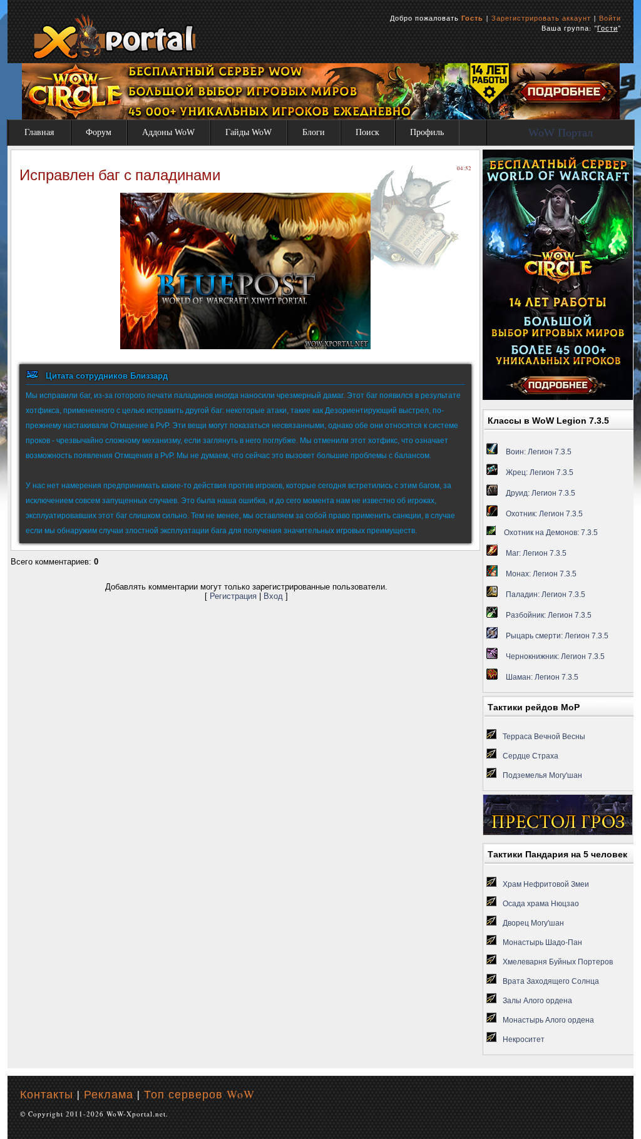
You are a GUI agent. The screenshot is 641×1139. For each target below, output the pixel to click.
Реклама (108, 1093)
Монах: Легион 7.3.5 (541, 574)
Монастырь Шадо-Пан (542, 942)
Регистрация (233, 596)
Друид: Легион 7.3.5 (540, 493)
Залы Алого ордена (537, 1000)
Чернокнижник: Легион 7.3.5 (555, 656)
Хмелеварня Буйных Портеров (558, 962)
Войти (610, 18)
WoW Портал (560, 132)
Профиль (427, 132)
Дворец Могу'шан (533, 923)
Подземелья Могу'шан (542, 775)
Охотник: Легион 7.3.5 (544, 513)
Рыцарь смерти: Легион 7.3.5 (557, 635)
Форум (98, 132)
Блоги (313, 132)
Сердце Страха (530, 756)
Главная (39, 132)
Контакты (46, 1093)
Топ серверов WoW (199, 1093)
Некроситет (524, 1039)
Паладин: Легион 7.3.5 (545, 594)
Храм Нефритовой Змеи (546, 884)
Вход (273, 596)
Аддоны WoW (168, 132)
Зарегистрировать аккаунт (541, 18)
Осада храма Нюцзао (541, 903)
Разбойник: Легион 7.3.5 (549, 615)
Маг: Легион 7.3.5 (536, 553)
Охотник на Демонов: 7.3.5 (551, 532)
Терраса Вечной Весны (544, 736)
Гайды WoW (248, 132)
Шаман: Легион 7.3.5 (542, 677)
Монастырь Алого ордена (548, 1020)
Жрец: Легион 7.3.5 (539, 472)
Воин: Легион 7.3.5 (539, 451)
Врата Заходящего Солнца (551, 981)
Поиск (367, 132)
